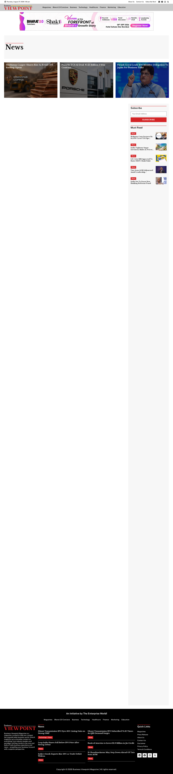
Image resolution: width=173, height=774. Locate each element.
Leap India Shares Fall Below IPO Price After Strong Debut (58, 743)
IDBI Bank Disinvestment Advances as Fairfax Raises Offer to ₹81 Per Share (40, 526)
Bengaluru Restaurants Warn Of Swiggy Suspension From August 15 (37, 229)
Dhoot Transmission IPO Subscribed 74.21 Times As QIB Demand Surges (101, 118)
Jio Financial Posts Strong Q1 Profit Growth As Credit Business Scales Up (40, 464)
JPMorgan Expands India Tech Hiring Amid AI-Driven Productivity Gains (103, 318)
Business (73, 7)
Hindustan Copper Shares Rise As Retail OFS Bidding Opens (29, 66)
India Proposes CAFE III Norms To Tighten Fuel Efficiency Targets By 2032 (41, 493)
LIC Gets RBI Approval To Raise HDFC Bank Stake (141, 160)
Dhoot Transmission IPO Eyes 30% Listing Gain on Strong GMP (61, 732)
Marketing (112, 7)
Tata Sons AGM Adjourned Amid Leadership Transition (142, 171)
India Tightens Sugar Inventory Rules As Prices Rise (141, 149)
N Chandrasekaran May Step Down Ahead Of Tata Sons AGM (111, 753)
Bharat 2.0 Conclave (60, 7)
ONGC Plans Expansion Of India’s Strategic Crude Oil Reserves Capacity (39, 585)
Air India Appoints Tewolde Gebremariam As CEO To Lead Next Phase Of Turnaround (102, 167)
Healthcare (93, 7)
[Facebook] (162, 2)
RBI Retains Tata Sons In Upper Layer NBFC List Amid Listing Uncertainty (104, 155)
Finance (103, 7)
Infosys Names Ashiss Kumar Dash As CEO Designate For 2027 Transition (38, 318)
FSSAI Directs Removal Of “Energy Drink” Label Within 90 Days (101, 262)
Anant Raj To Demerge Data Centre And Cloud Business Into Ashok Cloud (102, 371)
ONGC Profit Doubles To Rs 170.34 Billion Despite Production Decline (39, 180)
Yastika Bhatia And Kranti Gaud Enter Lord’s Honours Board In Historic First (101, 526)
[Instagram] (165, 2)
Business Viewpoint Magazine (86, 769)
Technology (83, 7)
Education (122, 7)
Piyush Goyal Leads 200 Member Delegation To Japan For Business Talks (142, 66)
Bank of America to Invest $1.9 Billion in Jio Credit (111, 743)
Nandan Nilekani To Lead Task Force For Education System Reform (38, 288)
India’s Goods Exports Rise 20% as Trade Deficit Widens (60, 755)
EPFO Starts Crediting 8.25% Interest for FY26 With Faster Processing (40, 618)
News (133, 133)
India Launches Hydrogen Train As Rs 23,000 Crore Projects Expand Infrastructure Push (102, 464)
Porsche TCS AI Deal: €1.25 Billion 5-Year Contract (83, 66)
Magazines (46, 7)
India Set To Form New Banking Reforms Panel (141, 182)
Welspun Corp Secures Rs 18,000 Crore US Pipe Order (142, 137)
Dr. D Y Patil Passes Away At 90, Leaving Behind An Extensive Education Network (103, 180)
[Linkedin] (159, 2)
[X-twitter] (168, 2)
